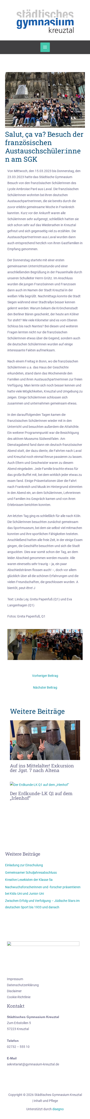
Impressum (15, 979)
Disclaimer (14, 991)
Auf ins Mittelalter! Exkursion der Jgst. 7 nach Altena (42, 768)
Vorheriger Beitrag (45, 676)
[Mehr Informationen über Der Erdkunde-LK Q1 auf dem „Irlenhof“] (39, 784)
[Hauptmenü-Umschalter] (45, 47)
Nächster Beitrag (45, 687)
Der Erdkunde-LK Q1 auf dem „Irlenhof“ (41, 795)
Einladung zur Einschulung (24, 865)
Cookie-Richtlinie (18, 997)
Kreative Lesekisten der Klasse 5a (29, 880)
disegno (58, 1109)
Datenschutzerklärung (23, 985)
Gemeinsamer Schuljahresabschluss (31, 872)
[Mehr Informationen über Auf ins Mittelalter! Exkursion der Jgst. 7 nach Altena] (45, 740)
